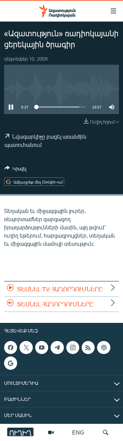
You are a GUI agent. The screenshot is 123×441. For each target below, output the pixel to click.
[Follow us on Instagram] (72, 347)
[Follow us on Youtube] (41, 347)
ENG (78, 432)
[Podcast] (103, 347)
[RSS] (88, 347)
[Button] (15, 170)
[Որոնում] (105, 432)
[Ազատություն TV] (51, 432)
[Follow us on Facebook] (10, 347)
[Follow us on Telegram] (57, 347)
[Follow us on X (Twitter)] (25, 347)
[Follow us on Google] (10, 362)
